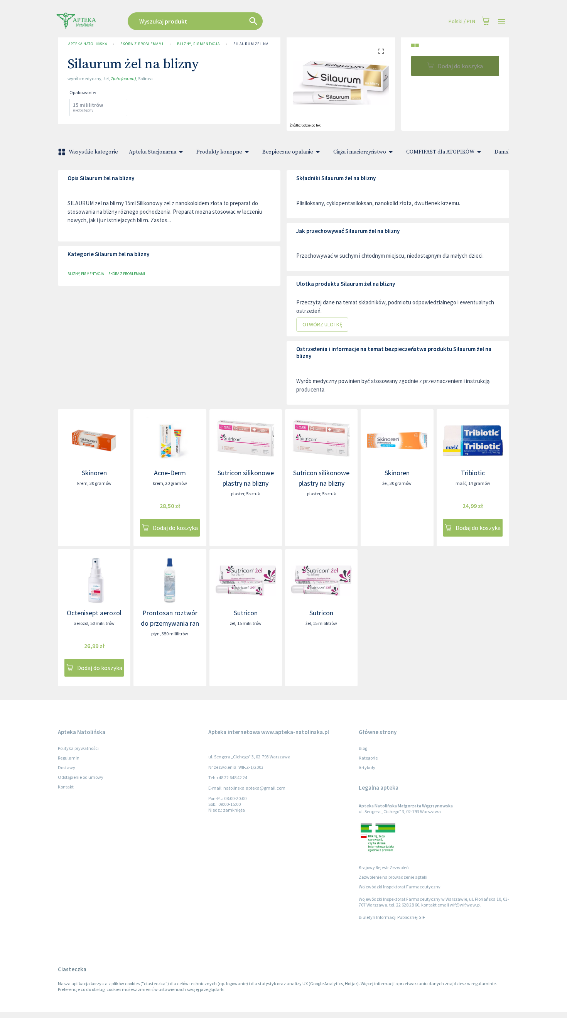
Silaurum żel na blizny (258, 43)
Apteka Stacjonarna (152, 152)
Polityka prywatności (78, 748)
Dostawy (66, 767)
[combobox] (234, 21)
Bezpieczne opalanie (287, 152)
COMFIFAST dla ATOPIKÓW (440, 152)
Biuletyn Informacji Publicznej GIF (392, 917)
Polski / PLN (462, 21)
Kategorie (368, 758)
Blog (363, 748)
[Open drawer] (501, 21)
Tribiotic (473, 472)
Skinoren (94, 472)
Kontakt (66, 787)
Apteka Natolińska (87, 43)
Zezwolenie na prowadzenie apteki (393, 877)
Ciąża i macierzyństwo (359, 152)
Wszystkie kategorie (93, 152)
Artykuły (367, 767)
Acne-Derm (170, 472)
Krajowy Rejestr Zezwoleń (384, 867)
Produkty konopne (219, 152)
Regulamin (68, 758)
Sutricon (246, 612)
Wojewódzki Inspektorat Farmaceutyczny (399, 887)
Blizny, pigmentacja (198, 43)
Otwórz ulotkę (322, 324)
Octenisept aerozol (94, 612)
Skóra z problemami (141, 43)
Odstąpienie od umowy (80, 777)
